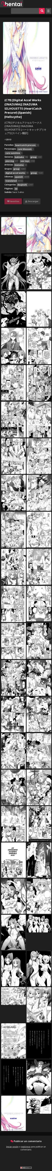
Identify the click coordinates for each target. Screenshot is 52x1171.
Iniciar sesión (12, 1146)
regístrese (25, 1146)
